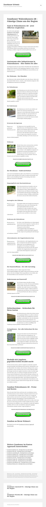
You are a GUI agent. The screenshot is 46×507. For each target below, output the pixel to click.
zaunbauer (18, 473)
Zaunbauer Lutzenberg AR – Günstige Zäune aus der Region (20, 452)
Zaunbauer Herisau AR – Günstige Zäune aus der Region (19, 463)
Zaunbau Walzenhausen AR (19, 477)
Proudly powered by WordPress (13, 504)
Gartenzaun (23, 68)
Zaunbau (9, 46)
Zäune (8, 68)
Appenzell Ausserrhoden (26, 473)
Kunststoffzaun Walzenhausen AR (13, 476)
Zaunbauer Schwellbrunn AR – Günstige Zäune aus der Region (21, 462)
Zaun (33, 395)
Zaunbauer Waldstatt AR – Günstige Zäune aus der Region (20, 454)
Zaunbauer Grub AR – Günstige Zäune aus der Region (19, 457)
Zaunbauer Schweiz (11, 4)
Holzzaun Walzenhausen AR (31, 474)
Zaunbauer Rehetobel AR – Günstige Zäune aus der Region (20, 456)
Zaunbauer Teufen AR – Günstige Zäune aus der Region (19, 460)
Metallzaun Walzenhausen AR (25, 476)
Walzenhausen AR (11, 34)
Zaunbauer (20, 398)
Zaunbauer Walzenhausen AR (30, 477)
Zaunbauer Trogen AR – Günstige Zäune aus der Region (19, 459)
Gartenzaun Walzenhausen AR (20, 474)
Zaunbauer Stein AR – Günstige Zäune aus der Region (19, 451)
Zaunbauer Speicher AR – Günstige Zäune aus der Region (20, 449)
